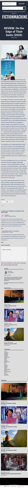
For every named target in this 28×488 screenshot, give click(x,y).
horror (5, 362)
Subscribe (21, 3)
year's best (6, 375)
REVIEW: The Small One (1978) (10, 324)
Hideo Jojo (13, 282)
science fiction (10, 342)
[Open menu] (14, 21)
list (5, 363)
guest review (7, 361)
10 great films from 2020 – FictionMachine (10, 231)
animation (6, 323)
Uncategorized (7, 371)
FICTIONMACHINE (14, 17)
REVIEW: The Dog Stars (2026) (10, 343)
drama (12, 37)
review (15, 37)
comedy (5, 356)
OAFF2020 (21, 282)
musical (5, 365)
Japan (17, 282)
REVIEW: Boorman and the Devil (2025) (11, 473)
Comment (22, 258)
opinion (5, 367)
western (6, 373)
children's (6, 355)
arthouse (6, 353)
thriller (5, 370)
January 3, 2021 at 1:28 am (7, 232)
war (5, 372)
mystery (6, 366)
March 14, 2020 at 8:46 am (10, 216)
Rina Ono (6, 283)
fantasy (5, 304)
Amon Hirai (6, 282)
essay (5, 359)
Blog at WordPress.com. (14, 485)
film (10, 282)
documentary (7, 357)
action (5, 351)
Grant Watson (7, 307)
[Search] (24, 8)
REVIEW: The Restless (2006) (10, 305)
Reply (2, 228)
